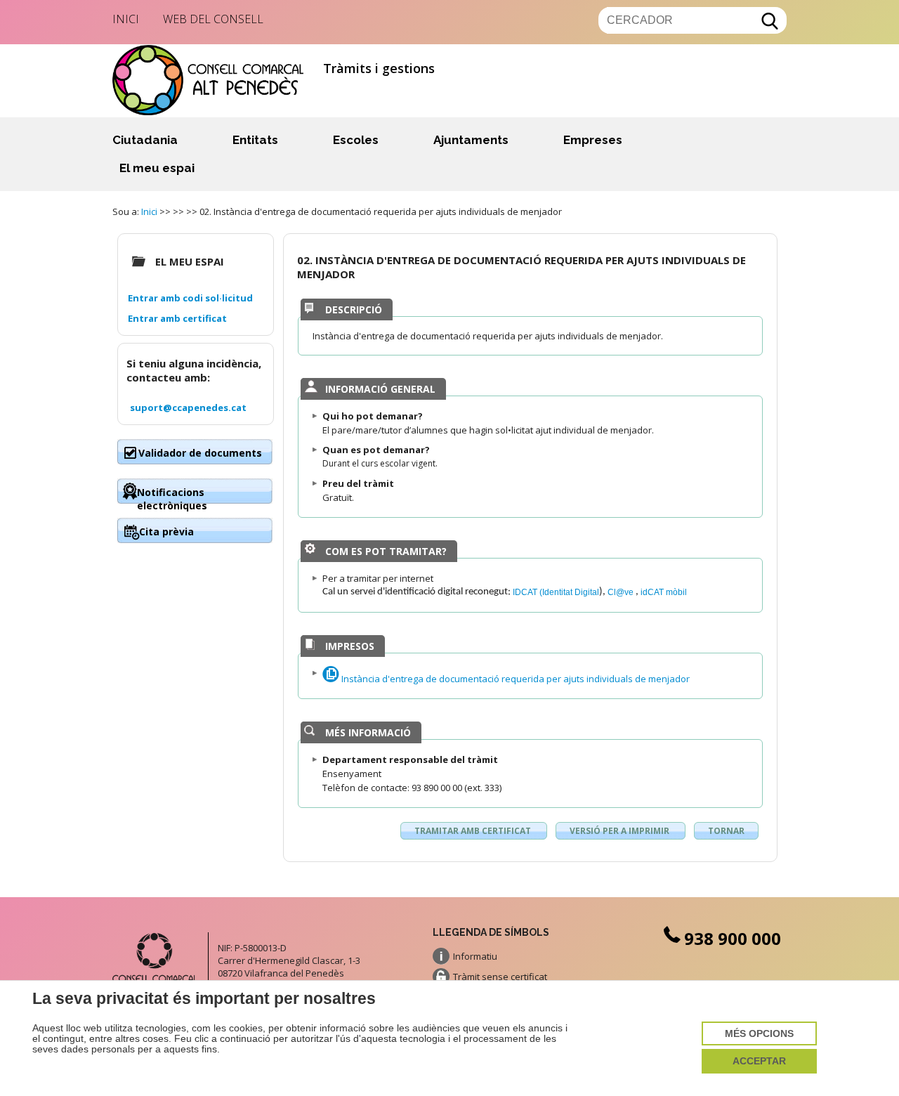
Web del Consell (213, 19)
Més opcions (759, 1034)
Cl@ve (622, 591)
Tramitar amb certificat (473, 831)
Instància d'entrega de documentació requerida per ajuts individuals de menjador (514, 678)
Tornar (726, 831)
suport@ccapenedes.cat (188, 407)
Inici (125, 19)
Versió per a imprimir (620, 831)
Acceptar (759, 1061)
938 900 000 (732, 938)
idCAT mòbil (664, 591)
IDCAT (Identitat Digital (556, 591)
